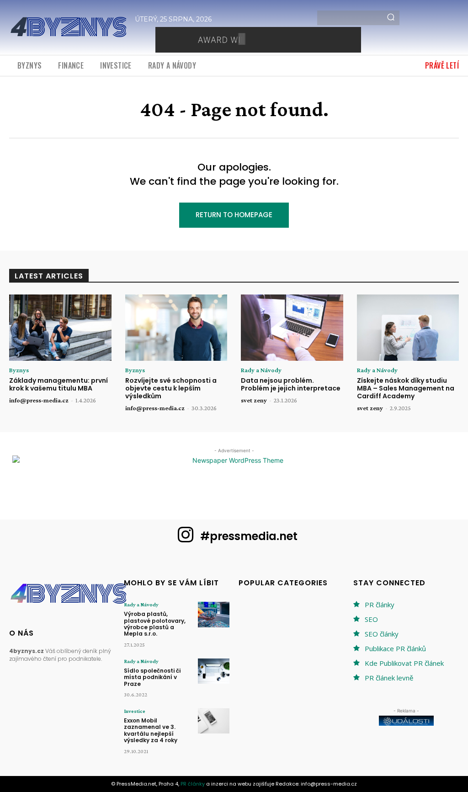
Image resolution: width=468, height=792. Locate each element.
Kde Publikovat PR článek (404, 663)
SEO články (382, 633)
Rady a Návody (261, 370)
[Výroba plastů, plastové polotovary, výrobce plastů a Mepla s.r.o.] (213, 614)
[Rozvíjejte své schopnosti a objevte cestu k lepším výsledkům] (176, 327)
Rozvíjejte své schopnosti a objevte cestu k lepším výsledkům (171, 388)
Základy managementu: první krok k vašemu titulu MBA (58, 384)
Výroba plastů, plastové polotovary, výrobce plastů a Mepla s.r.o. (155, 623)
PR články (379, 604)
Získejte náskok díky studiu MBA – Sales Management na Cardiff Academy (405, 388)
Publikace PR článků (395, 648)
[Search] (390, 18)
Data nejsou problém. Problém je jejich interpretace (290, 384)
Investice (134, 711)
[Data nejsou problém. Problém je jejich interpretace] (292, 327)
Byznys (19, 370)
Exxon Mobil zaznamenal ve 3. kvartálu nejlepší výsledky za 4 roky (150, 730)
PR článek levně (389, 677)
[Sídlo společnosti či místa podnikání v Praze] (213, 671)
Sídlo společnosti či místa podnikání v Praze (152, 677)
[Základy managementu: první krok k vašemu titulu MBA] (60, 327)
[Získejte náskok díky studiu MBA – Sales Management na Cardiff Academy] (408, 327)
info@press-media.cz (39, 400)
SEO (371, 619)
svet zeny (254, 400)
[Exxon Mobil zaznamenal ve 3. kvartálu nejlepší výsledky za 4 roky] (213, 720)
